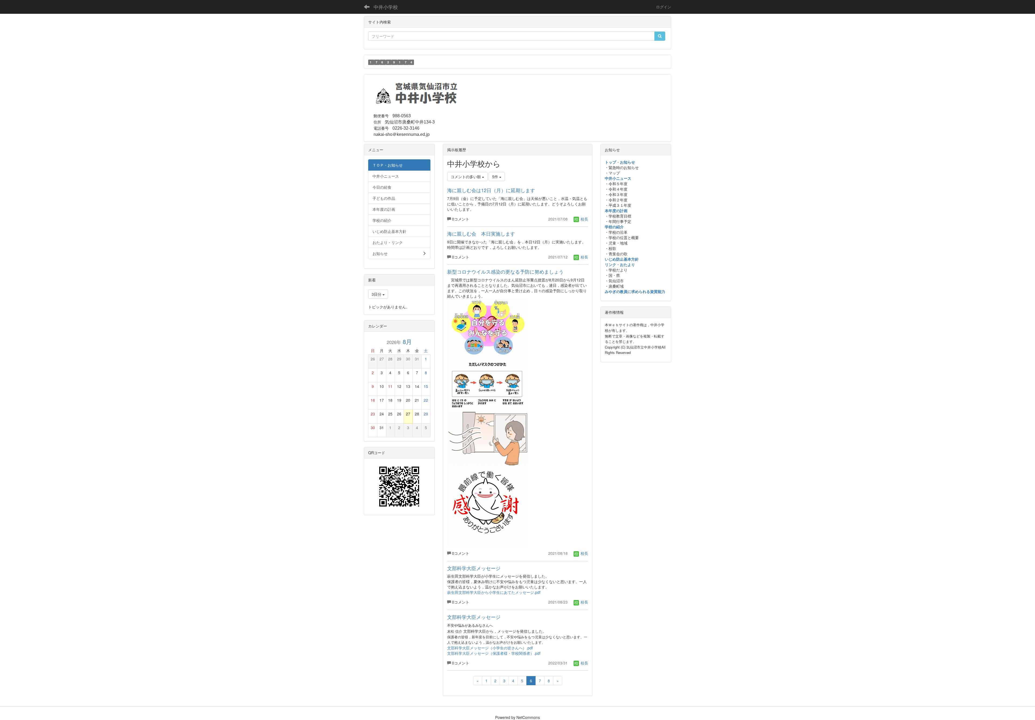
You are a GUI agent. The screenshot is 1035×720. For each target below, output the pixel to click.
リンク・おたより (620, 264)
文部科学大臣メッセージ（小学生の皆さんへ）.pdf (490, 647)
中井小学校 (386, 6)
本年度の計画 (616, 210)
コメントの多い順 (466, 176)
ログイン (663, 6)
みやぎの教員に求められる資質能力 (635, 291)
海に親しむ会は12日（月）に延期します (491, 190)
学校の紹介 (614, 226)
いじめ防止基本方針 (622, 259)
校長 (583, 219)
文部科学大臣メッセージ (474, 567)
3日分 (377, 294)
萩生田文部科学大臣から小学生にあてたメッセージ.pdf (493, 592)
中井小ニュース (618, 178)
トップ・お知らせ (620, 162)
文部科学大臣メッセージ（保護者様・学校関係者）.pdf (493, 653)
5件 (495, 176)
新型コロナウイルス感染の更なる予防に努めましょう (505, 271)
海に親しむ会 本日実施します (481, 233)
